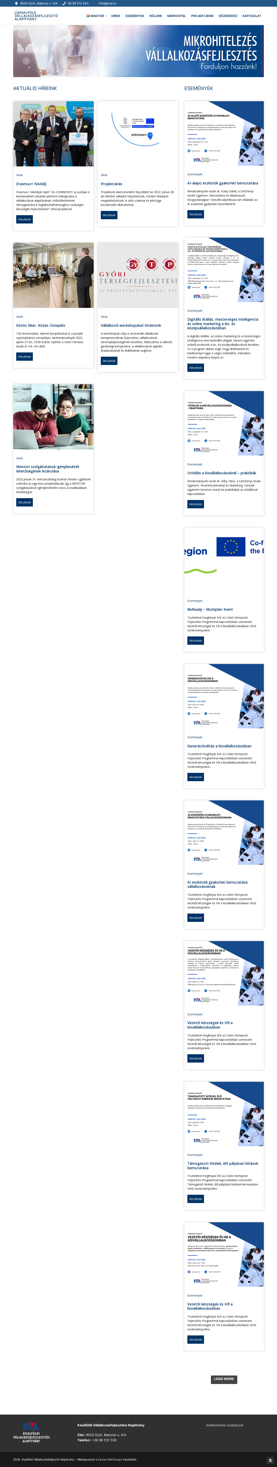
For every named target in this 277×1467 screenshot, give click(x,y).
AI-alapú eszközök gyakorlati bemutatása (222, 183)
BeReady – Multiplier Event (210, 609)
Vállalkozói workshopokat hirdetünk (131, 325)
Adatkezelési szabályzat (224, 1425)
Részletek (24, 219)
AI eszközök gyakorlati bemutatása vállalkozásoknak (217, 884)
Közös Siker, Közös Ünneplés (40, 325)
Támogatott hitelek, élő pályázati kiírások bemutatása (222, 1165)
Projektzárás (111, 183)
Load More (224, 1379)
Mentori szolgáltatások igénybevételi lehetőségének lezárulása (47, 468)
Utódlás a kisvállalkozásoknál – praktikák (221, 472)
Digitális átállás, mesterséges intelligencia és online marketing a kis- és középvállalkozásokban (222, 323)
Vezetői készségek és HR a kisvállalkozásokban (210, 1025)
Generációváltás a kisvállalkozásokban (219, 746)
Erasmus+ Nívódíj (31, 183)
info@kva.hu (107, 3)
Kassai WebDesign (110, 1459)
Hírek (19, 175)
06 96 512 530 (78, 3)
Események (194, 174)
